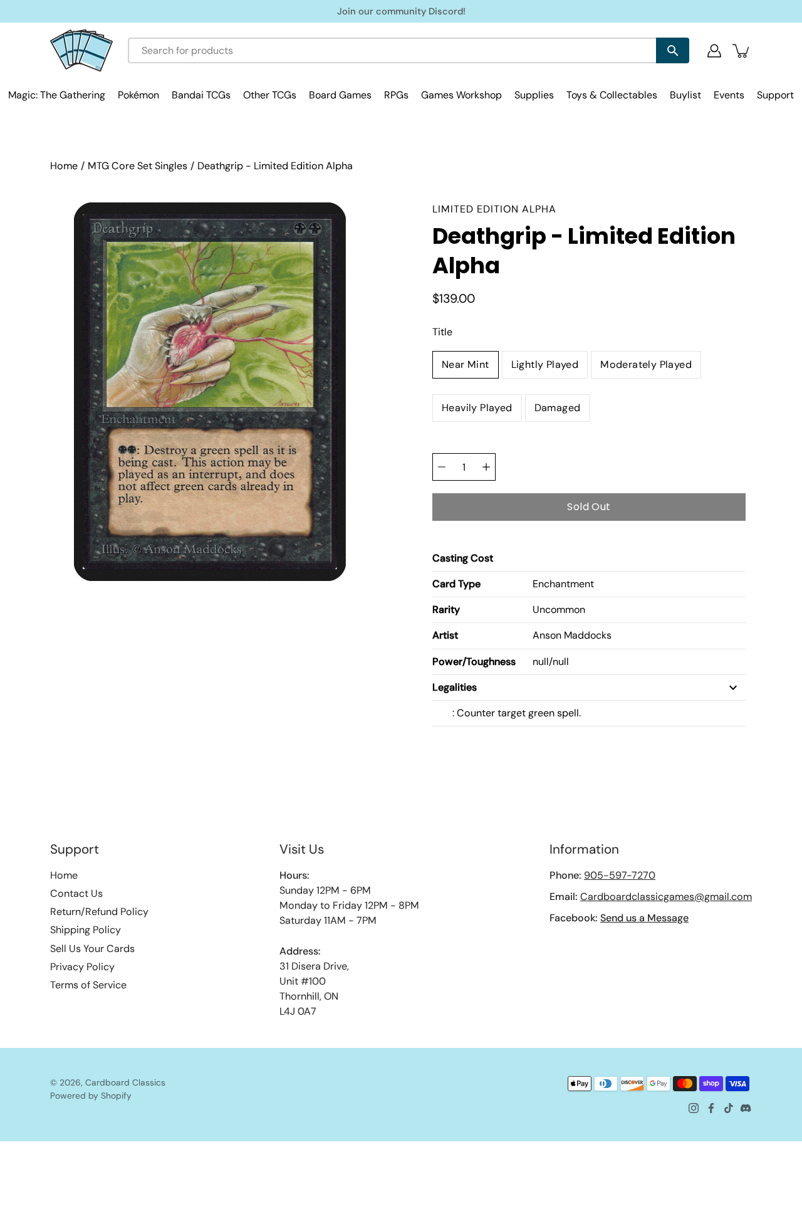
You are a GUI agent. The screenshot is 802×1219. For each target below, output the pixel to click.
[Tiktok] (728, 1108)
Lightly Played (545, 364)
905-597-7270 (619, 875)
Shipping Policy (85, 929)
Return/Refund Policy (99, 911)
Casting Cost (462, 558)
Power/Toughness (474, 661)
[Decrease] (441, 467)
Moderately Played (646, 364)
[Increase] (486, 467)
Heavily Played (477, 407)
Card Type (456, 583)
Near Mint (465, 364)
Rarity (446, 609)
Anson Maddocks (572, 635)
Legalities (454, 687)
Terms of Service (88, 984)
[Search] (672, 50)
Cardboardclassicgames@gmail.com (666, 896)
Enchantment (563, 583)
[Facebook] (711, 1108)
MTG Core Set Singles (137, 165)
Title (442, 331)
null (541, 661)
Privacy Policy (82, 966)
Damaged (557, 407)
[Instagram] (693, 1108)
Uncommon (559, 609)
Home (64, 165)
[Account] (714, 51)
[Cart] (742, 51)
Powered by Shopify (91, 1095)
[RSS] (746, 1108)
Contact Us (76, 893)
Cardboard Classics (125, 1082)
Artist (445, 635)
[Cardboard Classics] (81, 50)
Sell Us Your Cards (92, 948)
